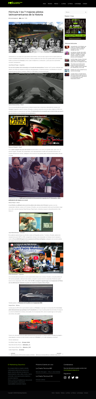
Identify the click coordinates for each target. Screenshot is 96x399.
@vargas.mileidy (26, 342)
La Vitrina (63, 3)
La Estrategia (78, 3)
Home (44, 3)
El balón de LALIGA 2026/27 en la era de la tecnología (79, 70)
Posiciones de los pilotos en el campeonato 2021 (30, 302)
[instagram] (65, 377)
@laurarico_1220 (27, 347)
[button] (58, 3)
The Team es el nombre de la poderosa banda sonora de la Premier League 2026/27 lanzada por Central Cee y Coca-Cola (79, 65)
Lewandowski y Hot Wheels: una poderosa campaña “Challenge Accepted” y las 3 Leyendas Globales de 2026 (78, 48)
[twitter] (73, 377)
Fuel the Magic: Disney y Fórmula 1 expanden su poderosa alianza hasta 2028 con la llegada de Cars (79, 60)
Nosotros (50, 3)
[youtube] (77, 377)
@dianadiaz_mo (26, 344)
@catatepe (21, 349)
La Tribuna (70, 3)
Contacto (85, 3)
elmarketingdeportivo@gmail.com (71, 370)
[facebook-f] (69, 377)
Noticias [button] (56, 3)
